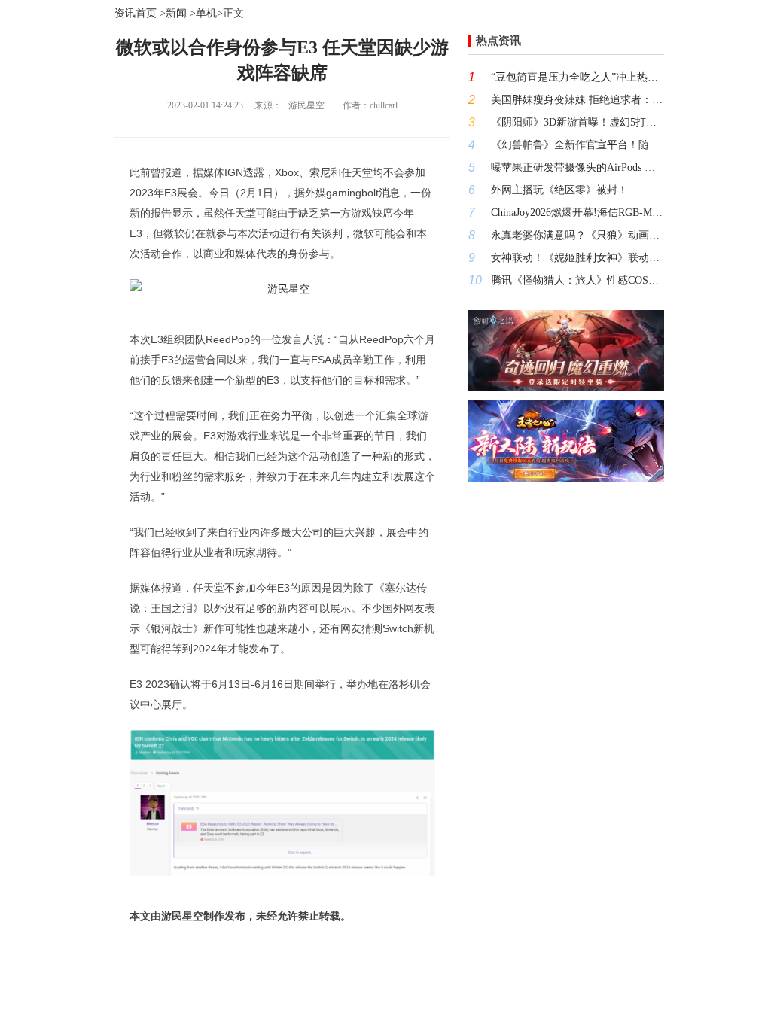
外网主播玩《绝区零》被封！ (559, 190)
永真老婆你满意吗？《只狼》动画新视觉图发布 (577, 235)
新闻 (176, 13)
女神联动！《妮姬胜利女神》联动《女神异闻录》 (577, 257)
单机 (206, 13)
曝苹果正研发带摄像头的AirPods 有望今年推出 (577, 167)
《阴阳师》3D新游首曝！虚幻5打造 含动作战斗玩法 (577, 122)
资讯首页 (135, 13)
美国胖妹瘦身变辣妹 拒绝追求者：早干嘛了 (577, 99)
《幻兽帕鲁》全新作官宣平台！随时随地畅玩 (577, 145)
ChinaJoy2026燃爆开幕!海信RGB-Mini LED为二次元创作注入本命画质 (577, 212)
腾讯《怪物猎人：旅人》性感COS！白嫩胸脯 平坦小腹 (577, 280)
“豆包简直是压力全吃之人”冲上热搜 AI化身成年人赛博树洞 (577, 77)
